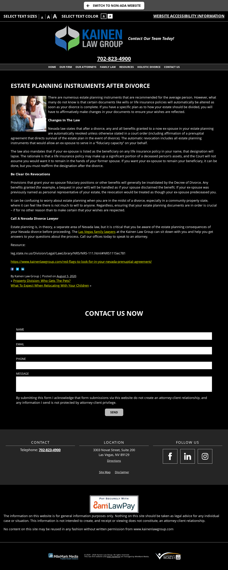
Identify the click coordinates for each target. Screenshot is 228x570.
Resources (126, 67)
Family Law (108, 67)
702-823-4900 (114, 58)
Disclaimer (122, 472)
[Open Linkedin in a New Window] (187, 456)
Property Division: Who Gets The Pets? (42, 280)
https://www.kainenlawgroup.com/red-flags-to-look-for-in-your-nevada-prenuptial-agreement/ (81, 261)
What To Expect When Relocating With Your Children (50, 285)
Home (52, 67)
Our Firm (65, 67)
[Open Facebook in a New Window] (170, 456)
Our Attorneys (86, 67)
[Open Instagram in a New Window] (205, 456)
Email (20, 344)
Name (20, 329)
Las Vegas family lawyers (97, 231)
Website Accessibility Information (188, 15)
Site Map (105, 472)
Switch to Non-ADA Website (117, 5)
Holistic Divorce (148, 67)
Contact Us (172, 67)
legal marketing (113, 556)
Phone (21, 359)
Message (22, 374)
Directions (114, 461)
